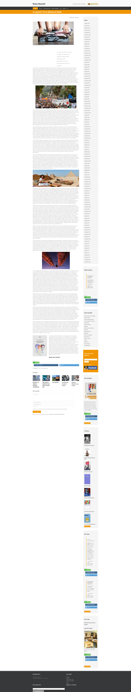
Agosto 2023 (87, 87)
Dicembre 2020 (87, 156)
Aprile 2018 (87, 222)
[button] (67, 8)
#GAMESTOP (89, 582)
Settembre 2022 (88, 112)
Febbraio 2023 (87, 101)
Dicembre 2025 (87, 32)
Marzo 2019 (87, 197)
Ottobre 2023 (87, 83)
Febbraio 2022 (87, 126)
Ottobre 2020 (87, 158)
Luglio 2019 (87, 190)
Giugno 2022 (87, 117)
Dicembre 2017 (87, 232)
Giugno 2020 (87, 167)
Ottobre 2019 (87, 186)
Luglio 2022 (87, 115)
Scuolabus (86, 333)
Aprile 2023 (87, 96)
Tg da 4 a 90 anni (87, 338)
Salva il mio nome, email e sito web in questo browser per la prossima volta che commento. (50, 409)
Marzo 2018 (87, 225)
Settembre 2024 (88, 60)
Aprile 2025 (87, 46)
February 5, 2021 (90, 597)
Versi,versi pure (87, 343)
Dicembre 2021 (87, 131)
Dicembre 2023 (87, 78)
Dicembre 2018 (87, 204)
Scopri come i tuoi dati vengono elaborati (56, 414)
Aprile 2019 (87, 195)
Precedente (72, 17)
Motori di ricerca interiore (89, 328)
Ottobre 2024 (87, 57)
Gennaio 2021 (87, 154)
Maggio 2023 (87, 94)
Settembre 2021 (88, 138)
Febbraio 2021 (87, 151)
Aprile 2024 (87, 69)
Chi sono (68, 678)
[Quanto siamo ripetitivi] (40, 335)
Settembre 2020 (88, 161)
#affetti (90, 550)
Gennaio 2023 (87, 103)
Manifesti (86, 326)
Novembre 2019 (88, 183)
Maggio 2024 (87, 66)
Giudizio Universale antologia (89, 315)
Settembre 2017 (88, 239)
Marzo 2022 (87, 124)
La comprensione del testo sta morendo (65, 384)
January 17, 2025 (90, 287)
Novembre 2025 (88, 34)
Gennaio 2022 (87, 128)
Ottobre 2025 (87, 37)
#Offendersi (89, 559)
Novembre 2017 (88, 234)
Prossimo (76, 17)
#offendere (89, 543)
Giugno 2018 (87, 218)
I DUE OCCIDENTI (55, 382)
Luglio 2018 (87, 216)
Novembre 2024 (88, 55)
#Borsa (88, 591)
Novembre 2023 (88, 80)
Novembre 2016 (88, 261)
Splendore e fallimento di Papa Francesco (75, 384)
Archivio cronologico (70, 680)
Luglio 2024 (87, 62)
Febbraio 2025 (87, 48)
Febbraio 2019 (87, 200)
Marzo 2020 (87, 174)
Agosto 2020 (87, 163)
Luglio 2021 (87, 140)
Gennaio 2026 (87, 30)
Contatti (67, 683)
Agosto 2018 (87, 213)
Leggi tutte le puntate (88, 628)
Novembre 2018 (88, 206)
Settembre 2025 (88, 39)
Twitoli (85, 340)
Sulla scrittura (86, 336)
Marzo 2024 (87, 71)
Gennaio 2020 (87, 179)
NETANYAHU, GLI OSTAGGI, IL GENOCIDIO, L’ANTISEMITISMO (36, 385)
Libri (67, 682)
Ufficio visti (86, 341)
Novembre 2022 (88, 108)
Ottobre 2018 (87, 209)
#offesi (88, 544)
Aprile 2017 (87, 250)
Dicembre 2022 (87, 105)
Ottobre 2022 (87, 110)
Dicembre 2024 (87, 53)
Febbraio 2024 (87, 73)
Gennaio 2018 (87, 229)
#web (93, 551)
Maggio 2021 (87, 144)
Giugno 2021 (87, 142)
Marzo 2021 (87, 149)
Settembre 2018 (88, 211)
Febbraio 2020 (87, 177)
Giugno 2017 (87, 245)
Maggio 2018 (87, 220)
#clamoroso (90, 586)
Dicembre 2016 (87, 259)
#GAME (88, 584)
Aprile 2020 (87, 172)
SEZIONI (68, 677)
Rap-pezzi (86, 329)
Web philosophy (87, 345)
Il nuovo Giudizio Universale (89, 321)
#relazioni (90, 552)
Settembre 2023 (88, 85)
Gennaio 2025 (87, 50)
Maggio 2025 (87, 44)
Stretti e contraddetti (88, 335)
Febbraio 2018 (87, 227)
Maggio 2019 (87, 193)
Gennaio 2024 (87, 76)
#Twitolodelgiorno (90, 581)
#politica (88, 551)
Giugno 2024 (87, 64)
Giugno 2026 (87, 23)
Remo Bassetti (35, 368)
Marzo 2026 (87, 25)
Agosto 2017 (87, 241)
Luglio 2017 (87, 243)
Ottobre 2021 (87, 135)
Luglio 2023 (87, 89)
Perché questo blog (69, 679)
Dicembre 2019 (87, 181)
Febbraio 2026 (87, 27)
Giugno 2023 (87, 92)
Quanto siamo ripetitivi (54, 357)
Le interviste (86, 322)
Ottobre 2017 (87, 236)
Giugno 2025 (87, 41)
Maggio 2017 (87, 248)
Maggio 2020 (87, 170)
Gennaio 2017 (87, 257)
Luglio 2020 (87, 165)
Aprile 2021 (87, 147)
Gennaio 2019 (87, 202)
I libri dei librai (87, 317)
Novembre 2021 (88, 133)
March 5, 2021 (89, 564)
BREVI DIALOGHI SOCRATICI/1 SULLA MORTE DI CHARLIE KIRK (46, 385)
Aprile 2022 (87, 122)
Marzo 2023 (87, 99)
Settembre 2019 (88, 188)
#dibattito (92, 588)
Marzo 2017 (87, 252)
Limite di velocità (45, 368)
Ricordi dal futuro (87, 331)
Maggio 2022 (87, 119)
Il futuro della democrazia (89, 319)
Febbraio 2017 (87, 255)
